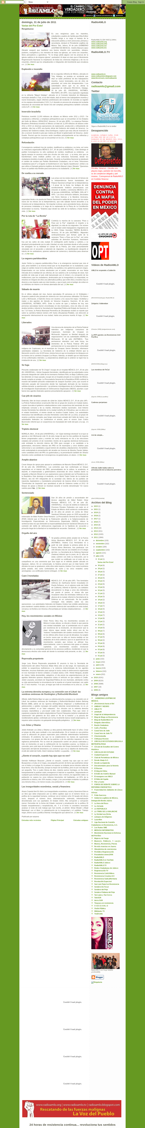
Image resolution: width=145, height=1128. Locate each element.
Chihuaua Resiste (101, 739)
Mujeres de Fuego (101, 838)
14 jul (100, 615)
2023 (96, 506)
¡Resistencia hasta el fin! (104, 704)
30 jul (100, 565)
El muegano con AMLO (103, 777)
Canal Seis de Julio (102, 731)
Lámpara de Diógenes (103, 817)
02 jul (100, 653)
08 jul (100, 634)
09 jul (100, 631)
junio (98, 659)
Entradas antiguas (80, 820)
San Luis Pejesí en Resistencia (106, 884)
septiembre (100, 550)
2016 (96, 522)
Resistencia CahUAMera (104, 873)
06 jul (100, 640)
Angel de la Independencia (104, 714)
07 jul (100, 637)
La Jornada (98, 806)
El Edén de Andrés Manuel (104, 774)
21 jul (100, 593)
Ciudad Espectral (101, 755)
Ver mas (31, 64)
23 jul (100, 587)
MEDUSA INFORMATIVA (104, 830)
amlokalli (98, 712)
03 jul (100, 649)
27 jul (100, 575)
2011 (96, 537)
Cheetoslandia (100, 736)
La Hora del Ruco (101, 803)
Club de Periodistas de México (106, 758)
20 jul (100, 597)
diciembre (100, 541)
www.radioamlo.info (99, 44)
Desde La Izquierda (102, 763)
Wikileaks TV (99, 911)
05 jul (100, 643)
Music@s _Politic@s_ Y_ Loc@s (107, 841)
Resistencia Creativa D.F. (104, 876)
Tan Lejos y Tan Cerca (103, 895)
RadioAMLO (99, 857)
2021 (96, 509)
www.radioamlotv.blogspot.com (103, 76)
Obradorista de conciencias (105, 849)
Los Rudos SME (100, 828)
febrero (99, 671)
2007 (96, 687)
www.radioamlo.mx (99, 48)
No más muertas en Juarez (105, 846)
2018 (96, 516)
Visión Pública (100, 909)
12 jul (100, 621)
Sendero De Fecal (101, 887)
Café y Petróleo (100, 728)
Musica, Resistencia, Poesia (105, 844)
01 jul (100, 656)
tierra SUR (98, 900)
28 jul (100, 572)
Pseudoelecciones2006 (103, 855)
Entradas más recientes (31, 820)
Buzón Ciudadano (101, 725)
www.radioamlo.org (99, 42)
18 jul (100, 603)
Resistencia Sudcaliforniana (105, 879)
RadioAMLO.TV (100, 865)
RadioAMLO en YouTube (104, 860)
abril (98, 665)
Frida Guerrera (100, 795)
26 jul (100, 578)
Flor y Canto (99, 782)
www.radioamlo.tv (98, 74)
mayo (98, 662)
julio (98, 556)
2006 (96, 690)
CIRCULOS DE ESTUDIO (104, 752)
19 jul (100, 600)
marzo (98, 668)
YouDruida (98, 914)
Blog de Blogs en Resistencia (106, 717)
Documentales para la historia (106, 766)
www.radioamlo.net (99, 46)
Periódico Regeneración (104, 852)
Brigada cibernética (102, 723)
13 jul (100, 618)
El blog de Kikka (100, 771)
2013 (96, 531)
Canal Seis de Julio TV (103, 733)
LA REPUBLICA (100, 809)
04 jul (100, 646)
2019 (96, 513)
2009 (96, 681)
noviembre (100, 544)
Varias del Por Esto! (32, 25)
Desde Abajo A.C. (101, 760)
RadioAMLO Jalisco (102, 863)
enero (98, 674)
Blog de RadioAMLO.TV (103, 720)
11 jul (100, 625)
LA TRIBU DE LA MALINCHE (105, 812)
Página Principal (57, 820)
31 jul (100, 559)
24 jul (100, 584)
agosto (99, 553)
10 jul (100, 628)
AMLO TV (98, 709)
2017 (96, 519)
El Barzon (98, 768)
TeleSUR (97, 898)
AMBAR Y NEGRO (101, 706)
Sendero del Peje (101, 890)
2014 (96, 528)
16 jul (100, 609)
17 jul (100, 606)
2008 (96, 684)
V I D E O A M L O (101, 906)
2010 (96, 678)
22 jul (100, 590)
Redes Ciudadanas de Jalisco (106, 868)
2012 (96, 534)
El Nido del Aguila (101, 779)
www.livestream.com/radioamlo (104, 78)
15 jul (100, 612)
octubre (99, 547)
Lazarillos (98, 820)
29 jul (100, 569)
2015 (96, 525)
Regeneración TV (101, 871)
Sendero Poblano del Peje (104, 892)
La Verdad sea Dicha (102, 814)
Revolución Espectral (103, 881)
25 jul (100, 581)
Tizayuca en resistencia (103, 903)
